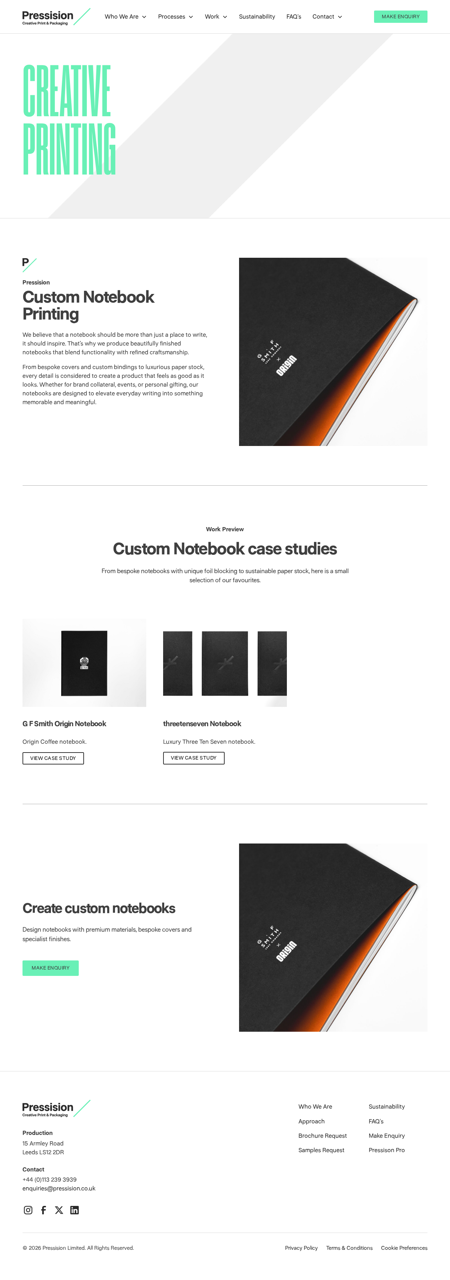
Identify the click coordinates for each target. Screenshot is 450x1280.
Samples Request (321, 1150)
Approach (311, 1121)
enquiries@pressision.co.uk (59, 1188)
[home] (56, 17)
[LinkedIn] (74, 1210)
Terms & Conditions (349, 1248)
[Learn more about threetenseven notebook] (225, 663)
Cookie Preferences (404, 1248)
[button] (126, 16)
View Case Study (53, 758)
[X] (59, 1210)
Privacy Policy (301, 1248)
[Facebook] (43, 1210)
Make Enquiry (401, 16)
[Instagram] (28, 1210)
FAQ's (294, 16)
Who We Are (315, 1106)
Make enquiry (51, 968)
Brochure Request (322, 1135)
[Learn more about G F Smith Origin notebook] (84, 663)
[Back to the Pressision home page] (151, 1108)
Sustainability (257, 16)
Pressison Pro (387, 1150)
